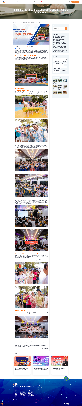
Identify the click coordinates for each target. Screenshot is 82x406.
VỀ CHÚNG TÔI (9, 1)
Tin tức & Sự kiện (19, 22)
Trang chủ (14, 22)
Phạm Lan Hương (18, 46)
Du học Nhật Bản (63, 61)
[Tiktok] (66, 404)
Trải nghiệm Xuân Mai (57, 68)
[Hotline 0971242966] (2, 404)
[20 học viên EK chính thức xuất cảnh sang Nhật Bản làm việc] (59, 361)
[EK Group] (4, 1)
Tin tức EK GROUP (30, 46)
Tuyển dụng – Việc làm (16, 1)
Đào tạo (23, 1)
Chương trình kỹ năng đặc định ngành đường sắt (60, 59)
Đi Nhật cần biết (63, 70)
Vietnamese (43, 1)
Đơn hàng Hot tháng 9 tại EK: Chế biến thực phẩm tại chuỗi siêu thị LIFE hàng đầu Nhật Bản (59, 43)
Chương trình (28, 1)
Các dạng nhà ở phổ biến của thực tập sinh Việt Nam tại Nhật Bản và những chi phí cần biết (59, 47)
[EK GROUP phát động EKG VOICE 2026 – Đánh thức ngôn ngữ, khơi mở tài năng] (41, 361)
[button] (69, 1)
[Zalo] (64, 404)
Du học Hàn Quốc (56, 61)
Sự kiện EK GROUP (63, 66)
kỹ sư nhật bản (56, 66)
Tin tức (34, 1)
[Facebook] (68, 404)
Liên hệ (38, 1)
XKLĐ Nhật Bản (56, 70)
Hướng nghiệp (64, 63)
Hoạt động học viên (57, 63)
